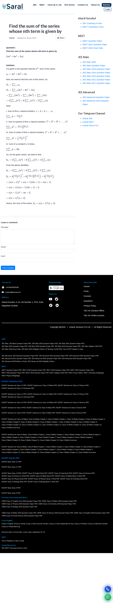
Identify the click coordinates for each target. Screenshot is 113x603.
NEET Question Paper (92, 41)
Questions (88, 301)
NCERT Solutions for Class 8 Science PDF (71, 413)
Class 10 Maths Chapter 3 (76, 419)
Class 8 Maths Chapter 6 (28, 449)
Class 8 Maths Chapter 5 (10, 449)
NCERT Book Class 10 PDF (11, 473)
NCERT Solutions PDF (12, 381)
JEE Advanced (7, 356)
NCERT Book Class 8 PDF (11, 493)
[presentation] (15, 56)
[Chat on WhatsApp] (108, 597)
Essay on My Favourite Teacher (37, 524)
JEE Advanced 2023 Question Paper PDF (53, 356)
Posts (86, 291)
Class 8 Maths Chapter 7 (47, 449)
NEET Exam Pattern (76, 373)
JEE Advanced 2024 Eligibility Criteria (41, 361)
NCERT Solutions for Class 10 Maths (15, 419)
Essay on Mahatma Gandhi (97, 524)
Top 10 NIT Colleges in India (73, 349)
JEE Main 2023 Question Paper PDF (45, 343)
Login (107, 9)
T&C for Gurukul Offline (94, 311)
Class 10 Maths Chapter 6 (30, 422)
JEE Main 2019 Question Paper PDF (68, 346)
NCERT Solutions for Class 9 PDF (14, 408)
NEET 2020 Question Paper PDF (13, 373)
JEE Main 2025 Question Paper (96, 69)
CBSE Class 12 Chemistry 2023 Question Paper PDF (57, 504)
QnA (4, 537)
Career (87, 286)
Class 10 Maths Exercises (11, 427)
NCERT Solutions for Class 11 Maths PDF (42, 394)
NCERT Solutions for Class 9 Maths (14, 434)
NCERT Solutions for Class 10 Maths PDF (42, 402)
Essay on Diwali (19, 524)
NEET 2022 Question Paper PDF (58, 370)
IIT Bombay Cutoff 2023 (53, 349)
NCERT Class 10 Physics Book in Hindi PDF (43, 479)
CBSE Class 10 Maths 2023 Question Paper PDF (19, 513)
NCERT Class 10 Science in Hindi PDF (15, 476)
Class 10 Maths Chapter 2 (57, 419)
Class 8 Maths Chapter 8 (65, 449)
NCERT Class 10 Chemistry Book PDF (73, 479)
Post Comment (8, 268)
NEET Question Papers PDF (12, 370)
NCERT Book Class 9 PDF (11, 488)
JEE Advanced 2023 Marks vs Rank (14, 361)
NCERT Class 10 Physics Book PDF (14, 479)
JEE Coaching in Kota (92, 23)
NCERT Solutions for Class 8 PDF (14, 413)
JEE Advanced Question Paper (96, 97)
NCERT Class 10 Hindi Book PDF (60, 473)
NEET (42, 5)
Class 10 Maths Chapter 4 (95, 419)
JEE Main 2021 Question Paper (96, 83)
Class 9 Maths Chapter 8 (65, 437)
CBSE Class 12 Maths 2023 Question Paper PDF (59, 501)
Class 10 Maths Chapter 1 (38, 419)
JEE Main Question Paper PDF (20, 343)
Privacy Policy (90, 306)
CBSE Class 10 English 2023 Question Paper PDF (91, 513)
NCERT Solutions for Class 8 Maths (14, 447)
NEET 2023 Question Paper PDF (34, 370)
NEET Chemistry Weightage (94, 373)
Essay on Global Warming (11, 527)
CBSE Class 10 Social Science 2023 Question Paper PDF (22, 516)
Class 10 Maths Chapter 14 (91, 425)
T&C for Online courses (94, 315)
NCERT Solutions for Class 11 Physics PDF (73, 394)
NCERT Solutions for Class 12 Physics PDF (73, 385)
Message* (4, 227)
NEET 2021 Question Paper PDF (82, 370)
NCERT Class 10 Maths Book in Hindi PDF (70, 476)
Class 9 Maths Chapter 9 (84, 437)
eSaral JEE (87, 118)
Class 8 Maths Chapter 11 (30, 452)
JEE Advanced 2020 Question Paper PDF (46, 358)
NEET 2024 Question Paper (94, 44)
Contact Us (83, 5)
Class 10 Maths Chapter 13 (71, 425)
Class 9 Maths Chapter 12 (49, 440)
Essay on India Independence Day (61, 524)
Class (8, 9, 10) (54, 5)
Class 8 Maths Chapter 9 (84, 449)
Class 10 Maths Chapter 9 (88, 422)
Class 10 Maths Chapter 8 (68, 422)
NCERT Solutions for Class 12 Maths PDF (42, 385)
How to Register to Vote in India (13, 541)
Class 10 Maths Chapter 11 (31, 425)
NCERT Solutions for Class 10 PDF (14, 402)
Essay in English (7, 524)
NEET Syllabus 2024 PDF (59, 373)
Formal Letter (17, 532)
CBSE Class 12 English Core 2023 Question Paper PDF (21, 501)
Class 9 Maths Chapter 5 (10, 437)
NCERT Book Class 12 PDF (11, 462)
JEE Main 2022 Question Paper (96, 80)
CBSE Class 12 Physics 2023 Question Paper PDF (19, 504)
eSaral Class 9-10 (90, 125)
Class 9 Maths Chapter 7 (47, 437)
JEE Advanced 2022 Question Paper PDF (83, 356)
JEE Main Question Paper (93, 65)
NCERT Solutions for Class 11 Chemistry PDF (18, 397)
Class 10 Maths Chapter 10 (11, 425)
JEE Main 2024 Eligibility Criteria (33, 349)
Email (3, 256)
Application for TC (39, 532)
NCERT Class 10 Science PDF (83, 473)
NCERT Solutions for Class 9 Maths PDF (40, 408)
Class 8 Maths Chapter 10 (11, 452)
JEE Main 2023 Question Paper (96, 76)
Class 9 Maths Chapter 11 (30, 440)
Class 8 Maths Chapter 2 (55, 447)
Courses (87, 296)
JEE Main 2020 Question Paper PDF (41, 346)
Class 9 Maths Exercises (68, 440)
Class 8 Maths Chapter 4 (91, 447)
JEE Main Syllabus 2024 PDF (91, 346)
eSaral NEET (88, 122)
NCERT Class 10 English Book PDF (34, 473)
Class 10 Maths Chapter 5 (11, 422)
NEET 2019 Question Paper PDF (37, 373)
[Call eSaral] (108, 589)
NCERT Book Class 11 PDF (11, 467)
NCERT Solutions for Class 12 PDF (14, 385)
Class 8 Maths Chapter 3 (73, 447)
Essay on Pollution (80, 524)
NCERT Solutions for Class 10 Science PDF (73, 402)
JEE (35, 5)
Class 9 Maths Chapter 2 (55, 434)
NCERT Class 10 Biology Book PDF (14, 482)
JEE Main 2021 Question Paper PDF (14, 346)
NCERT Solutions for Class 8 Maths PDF (40, 413)
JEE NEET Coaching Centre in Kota (14, 548)
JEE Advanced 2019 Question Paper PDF (76, 358)
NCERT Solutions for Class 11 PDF (14, 394)
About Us (95, 5)
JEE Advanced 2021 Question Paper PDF (16, 358)
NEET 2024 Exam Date (92, 48)
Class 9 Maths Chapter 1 (36, 434)
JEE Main (5, 343)
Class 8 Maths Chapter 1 (36, 447)
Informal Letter (7, 532)
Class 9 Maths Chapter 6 (28, 437)
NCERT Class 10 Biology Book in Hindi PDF (43, 482)
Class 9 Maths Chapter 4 (91, 434)
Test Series (69, 5)
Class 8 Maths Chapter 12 (49, 452)
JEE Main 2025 (89, 62)
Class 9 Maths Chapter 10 (11, 440)
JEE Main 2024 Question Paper (96, 73)
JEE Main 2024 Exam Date (11, 349)
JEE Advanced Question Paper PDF (25, 356)
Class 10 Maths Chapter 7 (49, 422)
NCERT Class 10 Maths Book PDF (42, 476)
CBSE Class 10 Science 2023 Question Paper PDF (55, 513)
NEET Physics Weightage (11, 376)
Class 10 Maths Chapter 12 (51, 425)
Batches (106, 5)
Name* (3, 247)
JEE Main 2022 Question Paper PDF (71, 343)
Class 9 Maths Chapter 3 (73, 434)
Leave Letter (27, 532)
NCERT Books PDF (11, 458)
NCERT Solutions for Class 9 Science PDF (71, 408)
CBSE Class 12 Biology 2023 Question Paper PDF (19, 507)
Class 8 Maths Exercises (87, 452)
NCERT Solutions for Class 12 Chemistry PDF (18, 388)
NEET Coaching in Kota (92, 27)
